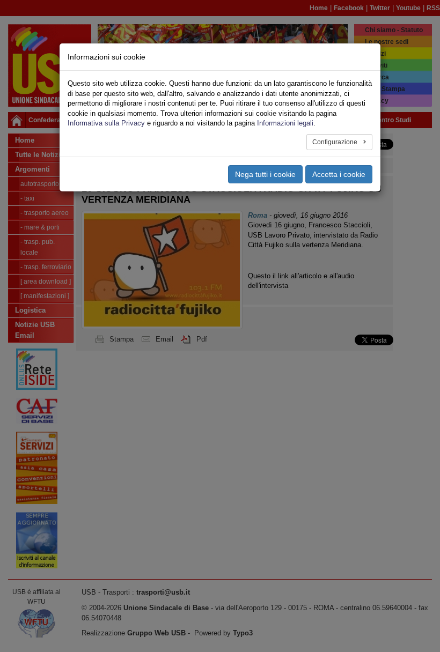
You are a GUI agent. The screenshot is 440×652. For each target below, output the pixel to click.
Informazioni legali (285, 123)
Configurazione (335, 142)
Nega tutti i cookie (265, 174)
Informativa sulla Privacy (106, 123)
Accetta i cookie (338, 174)
